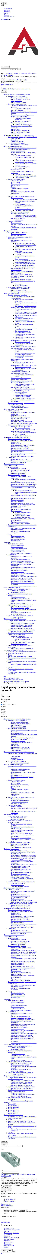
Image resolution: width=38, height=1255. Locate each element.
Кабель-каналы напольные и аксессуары (23, 856)
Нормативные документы (12, 1229)
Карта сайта (7, 1244)
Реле (9, 991)
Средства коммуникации (18, 1060)
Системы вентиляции (17, 922)
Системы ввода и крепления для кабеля (20, 903)
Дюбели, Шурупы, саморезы (20, 789)
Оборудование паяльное (18, 845)
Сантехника (11, 928)
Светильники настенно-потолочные (22, 1038)
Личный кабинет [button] (6, 19)
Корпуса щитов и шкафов (19, 739)
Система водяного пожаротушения (21, 1088)
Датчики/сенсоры (13, 938)
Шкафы (6, 1102)
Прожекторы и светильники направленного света (19, 1028)
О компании (8, 8)
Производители (9, 1245)
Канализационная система (19, 930)
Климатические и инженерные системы (16, 908)
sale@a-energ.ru (22, 80)
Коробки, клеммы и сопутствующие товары (21, 797)
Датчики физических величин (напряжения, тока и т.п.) (20, 942)
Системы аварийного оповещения (21, 1082)
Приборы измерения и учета (19, 979)
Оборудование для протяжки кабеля (22, 830)
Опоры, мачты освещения (19, 1025)
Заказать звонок (25, 89)
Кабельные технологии (18, 1049)
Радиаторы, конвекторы (18, 933)
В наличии (11, 704)
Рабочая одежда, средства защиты (21, 833)
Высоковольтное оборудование (17, 720)
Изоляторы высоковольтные (19, 722)
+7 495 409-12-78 (13, 80)
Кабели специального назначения (21, 900)
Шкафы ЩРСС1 (13, 1113)
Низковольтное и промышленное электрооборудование (14, 935)
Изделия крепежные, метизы (16, 780)
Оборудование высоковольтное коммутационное (20, 724)
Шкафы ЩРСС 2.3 (13, 1108)
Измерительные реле (17, 993)
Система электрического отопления (22, 921)
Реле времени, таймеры (18, 996)
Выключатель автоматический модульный (24, 952)
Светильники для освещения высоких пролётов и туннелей (22, 1031)
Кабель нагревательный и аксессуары (22, 916)
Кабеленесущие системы (11, 678)
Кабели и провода (13, 889)
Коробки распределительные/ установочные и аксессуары (20, 801)
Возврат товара (8, 1242)
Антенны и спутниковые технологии (19, 1046)
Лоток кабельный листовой (19, 867)
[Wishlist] (1, 1149)
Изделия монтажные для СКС (20, 1065)
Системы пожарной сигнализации (21, 1085)
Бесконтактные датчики (18, 939)
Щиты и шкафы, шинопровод (17, 728)
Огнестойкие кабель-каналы (19, 871)
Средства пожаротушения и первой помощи (21, 1086)
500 (4, 711)
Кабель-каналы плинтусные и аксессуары (23, 864)
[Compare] (3, 1149)
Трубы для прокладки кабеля (20, 877)
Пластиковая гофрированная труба (21, 872)
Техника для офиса (17, 1074)
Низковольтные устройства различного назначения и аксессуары (23, 968)
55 (3, 714)
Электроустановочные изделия (13, 1115)
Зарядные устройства (17, 759)
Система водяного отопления (20, 919)
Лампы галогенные (17, 1004)
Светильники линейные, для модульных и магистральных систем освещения (24, 1034)
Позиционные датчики (18, 944)
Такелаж (13, 795)
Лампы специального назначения (21, 1010)
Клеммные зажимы (17, 733)
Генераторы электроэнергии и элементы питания (19, 752)
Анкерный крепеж (17, 781)
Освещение (7, 999)
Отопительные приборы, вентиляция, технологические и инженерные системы (20, 910)
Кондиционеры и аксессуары (20, 917)
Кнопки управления (17, 963)
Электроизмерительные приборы (21, 838)
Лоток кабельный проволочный (21, 869)
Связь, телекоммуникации (12, 1044)
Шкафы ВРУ (11, 1104)
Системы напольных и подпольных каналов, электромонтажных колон (21, 882)
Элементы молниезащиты (19, 1096)
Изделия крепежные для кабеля (20, 907)
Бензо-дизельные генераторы (20, 763)
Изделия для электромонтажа (13, 764)
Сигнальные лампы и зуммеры (20, 980)
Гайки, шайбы (15, 786)
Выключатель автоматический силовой (23, 953)
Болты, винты (15, 783)
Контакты (7, 11)
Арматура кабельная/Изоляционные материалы (22, 766)
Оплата (6, 15)
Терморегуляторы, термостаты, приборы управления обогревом (23, 924)
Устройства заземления (18, 1093)
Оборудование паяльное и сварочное (19, 842)
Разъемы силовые (16, 806)
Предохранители (16, 831)
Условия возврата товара (11, 1233)
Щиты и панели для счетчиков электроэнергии (20, 749)
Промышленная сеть (17, 986)
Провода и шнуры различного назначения (24, 902)
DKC (4, 701)
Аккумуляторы (15, 756)
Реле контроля (15, 997)
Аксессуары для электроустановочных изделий (22, 1116)
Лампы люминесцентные (19, 1005)
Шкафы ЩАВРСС (13, 1105)
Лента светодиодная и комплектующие (23, 1024)
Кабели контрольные (17, 899)
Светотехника (12, 1011)
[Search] (19, 69)
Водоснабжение (16, 914)
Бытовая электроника (17, 819)
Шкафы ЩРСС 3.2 (13, 1112)
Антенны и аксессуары (18, 1047)
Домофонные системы (18, 1054)
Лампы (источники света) (15, 1000)
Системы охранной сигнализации (21, 1083)
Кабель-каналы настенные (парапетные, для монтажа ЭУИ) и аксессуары (23, 859)
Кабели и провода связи (18, 894)
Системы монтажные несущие (20, 875)
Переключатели (16, 971)
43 (3, 708)
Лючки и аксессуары (17, 885)
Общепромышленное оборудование (22, 1101)
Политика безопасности (11, 1237)
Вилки (10, 1119)
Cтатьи (6, 13)
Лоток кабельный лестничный (20, 866)
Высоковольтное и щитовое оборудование (17, 719)
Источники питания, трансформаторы (22, 961)
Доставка (7, 10)
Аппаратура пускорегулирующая (21, 1018)
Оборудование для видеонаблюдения (22, 1080)
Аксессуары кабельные (18, 770)
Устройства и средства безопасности (15, 1076)
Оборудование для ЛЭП (18, 727)
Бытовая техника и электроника (17, 816)
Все (4, 704)
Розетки (10, 1132)
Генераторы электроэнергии (16, 761)
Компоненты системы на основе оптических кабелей (21, 1070)
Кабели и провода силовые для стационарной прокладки (20, 896)
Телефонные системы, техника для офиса (20, 1072)
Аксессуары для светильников (20, 769)
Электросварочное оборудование (21, 847)
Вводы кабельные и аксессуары (20, 905)
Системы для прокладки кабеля (13, 679)
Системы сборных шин (18, 741)
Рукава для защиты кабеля (19, 874)
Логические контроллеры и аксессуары (23, 985)
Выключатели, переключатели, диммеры (20, 1121)
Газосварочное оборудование (20, 844)
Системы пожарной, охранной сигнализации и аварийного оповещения (22, 1078)
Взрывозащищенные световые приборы (23, 1019)
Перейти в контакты (7, 1205)
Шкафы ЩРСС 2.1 (13, 1107)
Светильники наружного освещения (22, 1036)
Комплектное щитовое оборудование (22, 738)
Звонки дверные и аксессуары (20, 1055)
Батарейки (14, 758)
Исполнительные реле (18, 994)
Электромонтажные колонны (20, 886)
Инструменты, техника (11, 814)
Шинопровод (15, 745)
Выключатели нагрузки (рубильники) (22, 950)
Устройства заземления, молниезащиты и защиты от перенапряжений (20, 1090)
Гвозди (13, 788)
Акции (6, 1247)
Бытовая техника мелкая (18, 817)
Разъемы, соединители (14, 805)
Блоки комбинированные (15, 1118)
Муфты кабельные (16, 775)
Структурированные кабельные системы (20, 1061)
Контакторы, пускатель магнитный (22, 966)
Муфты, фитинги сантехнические (21, 932)
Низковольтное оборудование (17, 946)
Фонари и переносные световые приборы (23, 1043)
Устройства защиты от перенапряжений (23, 1094)
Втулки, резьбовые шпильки (19, 784)
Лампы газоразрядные (18, 1002)
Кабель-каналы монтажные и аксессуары (16, 681)
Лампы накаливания (17, 1007)
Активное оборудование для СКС (21, 1063)
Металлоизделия (9, 16)
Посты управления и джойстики (21, 972)
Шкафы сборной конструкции (20, 747)
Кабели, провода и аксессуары (13, 888)
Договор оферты (9, 1239)
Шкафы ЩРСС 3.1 (13, 1110)
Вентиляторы (15, 913)
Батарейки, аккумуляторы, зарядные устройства (22, 753)
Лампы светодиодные (17, 1008)
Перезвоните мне (6, 1204)
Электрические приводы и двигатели (22, 927)
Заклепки (14, 791)
